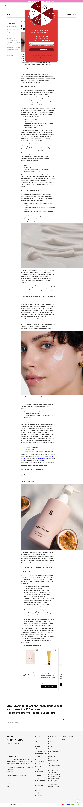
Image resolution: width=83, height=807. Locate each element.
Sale (36, 741)
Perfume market (39, 785)
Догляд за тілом (39, 761)
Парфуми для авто (40, 783)
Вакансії (50, 749)
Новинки (37, 744)
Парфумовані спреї (40, 751)
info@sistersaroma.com (13, 743)
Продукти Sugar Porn (54, 736)
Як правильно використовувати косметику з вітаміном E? (13, 41)
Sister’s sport (38, 790)
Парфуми (37, 756)
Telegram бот (10, 769)
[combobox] (75, 736)
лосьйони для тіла (42, 458)
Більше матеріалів (26, 695)
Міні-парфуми (38, 763)
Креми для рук (39, 771)
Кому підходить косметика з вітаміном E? (13, 34)
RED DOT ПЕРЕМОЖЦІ (41, 754)
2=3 (36, 749)
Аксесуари (38, 766)
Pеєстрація (51, 756)
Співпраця (38, 739)
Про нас (50, 739)
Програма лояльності (54, 751)
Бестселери (38, 746)
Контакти (51, 746)
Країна (64, 736)
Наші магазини (52, 754)
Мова (63, 739)
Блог (49, 741)
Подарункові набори (40, 769)
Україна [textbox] (71, 736)
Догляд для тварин (40, 788)
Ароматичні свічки (40, 780)
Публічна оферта (53, 763)
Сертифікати (38, 793)
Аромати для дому (40, 759)
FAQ (49, 744)
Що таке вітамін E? (12, 26)
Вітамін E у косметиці (13, 29)
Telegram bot (10, 777)
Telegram (9, 786)
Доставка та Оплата (54, 765)
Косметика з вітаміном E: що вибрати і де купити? (13, 49)
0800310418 (15, 740)
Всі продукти (38, 795)
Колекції (37, 778)
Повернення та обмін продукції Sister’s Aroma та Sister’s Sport (54, 780)
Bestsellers (37, 736)
